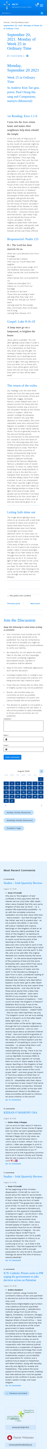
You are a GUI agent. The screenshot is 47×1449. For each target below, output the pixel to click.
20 (29, 792)
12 (23, 788)
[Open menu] (41, 5)
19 (23, 792)
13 (29, 788)
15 (41, 788)
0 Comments (16, 56)
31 (12, 801)
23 (6, 796)
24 (12, 796)
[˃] (41, 805)
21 (35, 792)
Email (6, 745)
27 (29, 796)
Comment (8, 719)
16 (6, 792)
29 (41, 796)
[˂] (5, 805)
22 (41, 792)
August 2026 (23, 771)
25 (18, 796)
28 (35, 796)
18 (18, 792)
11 (17, 788)
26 (23, 796)
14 (35, 788)
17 (12, 792)
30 (6, 801)
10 (12, 788)
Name (6, 735)
